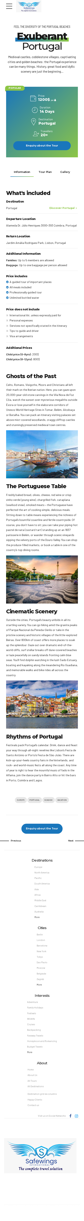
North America (41, 872)
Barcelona (42, 945)
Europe (21, 800)
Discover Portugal (62, 208)
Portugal (34, 800)
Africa (37, 894)
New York (41, 951)
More (37, 917)
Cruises (31, 1024)
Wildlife (31, 1018)
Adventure (32, 1002)
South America (42, 883)
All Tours (32, 1080)
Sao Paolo (42, 962)
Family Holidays (35, 1007)
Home (31, 1069)
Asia (36, 889)
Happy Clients (35, 1099)
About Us (32, 1075)
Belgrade (41, 973)
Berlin (40, 934)
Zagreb (40, 979)
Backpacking (34, 1029)
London (41, 940)
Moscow (41, 967)
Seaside (48, 800)
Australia (39, 911)
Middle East (40, 900)
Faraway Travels (35, 1035)
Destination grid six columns (42, 1094)
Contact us (33, 1105)
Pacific (38, 878)
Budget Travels (34, 1046)
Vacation (62, 800)
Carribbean (40, 906)
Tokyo (40, 956)
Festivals (31, 1013)
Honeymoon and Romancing (42, 1041)
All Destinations (36, 1086)
